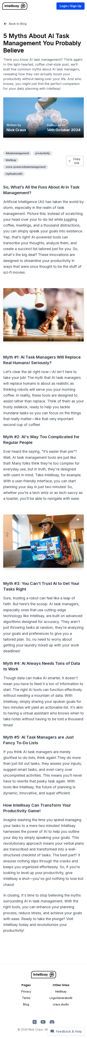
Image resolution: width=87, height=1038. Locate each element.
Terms (26, 998)
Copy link (76, 161)
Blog (26, 1004)
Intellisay (11, 6)
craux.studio (61, 1004)
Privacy (26, 991)
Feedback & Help (69, 1031)
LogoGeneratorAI (61, 998)
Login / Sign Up (70, 6)
